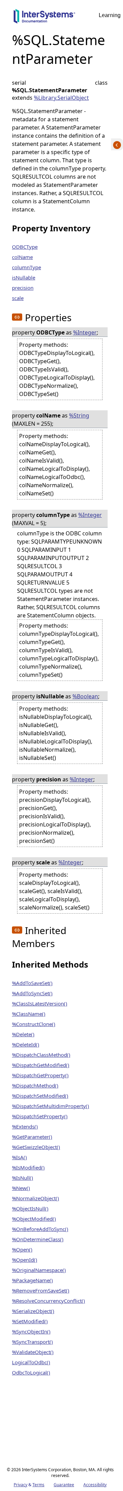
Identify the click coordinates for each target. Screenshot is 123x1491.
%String (79, 415)
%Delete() (23, 1034)
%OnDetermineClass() (38, 1239)
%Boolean (85, 696)
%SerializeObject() (33, 1311)
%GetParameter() (32, 1136)
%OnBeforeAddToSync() (40, 1229)
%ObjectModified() (34, 1218)
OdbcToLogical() (31, 1372)
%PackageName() (32, 1280)
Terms (38, 1485)
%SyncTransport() (32, 1341)
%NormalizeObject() (35, 1198)
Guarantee (64, 1485)
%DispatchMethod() (35, 1085)
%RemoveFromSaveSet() (40, 1290)
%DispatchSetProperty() (40, 1116)
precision (22, 287)
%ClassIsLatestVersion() (39, 1003)
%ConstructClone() (33, 1024)
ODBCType (25, 246)
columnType (26, 267)
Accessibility (95, 1485)
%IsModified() (28, 1167)
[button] (17, 317)
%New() (21, 1188)
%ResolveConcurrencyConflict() (48, 1300)
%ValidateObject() (33, 1352)
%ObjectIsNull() (30, 1208)
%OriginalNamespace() (39, 1270)
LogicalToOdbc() (31, 1362)
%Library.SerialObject (61, 97)
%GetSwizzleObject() (36, 1147)
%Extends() (25, 1126)
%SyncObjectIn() (31, 1331)
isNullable (23, 277)
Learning (110, 15)
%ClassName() (28, 1013)
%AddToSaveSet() (32, 983)
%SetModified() (30, 1321)
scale (18, 298)
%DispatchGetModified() (40, 1065)
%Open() (22, 1249)
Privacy (20, 1485)
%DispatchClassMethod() (41, 1054)
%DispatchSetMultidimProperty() (50, 1106)
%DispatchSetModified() (40, 1095)
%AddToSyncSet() (32, 993)
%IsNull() (22, 1177)
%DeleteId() (25, 1044)
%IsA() (19, 1157)
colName (22, 257)
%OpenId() (24, 1259)
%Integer (85, 332)
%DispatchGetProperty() (40, 1075)
